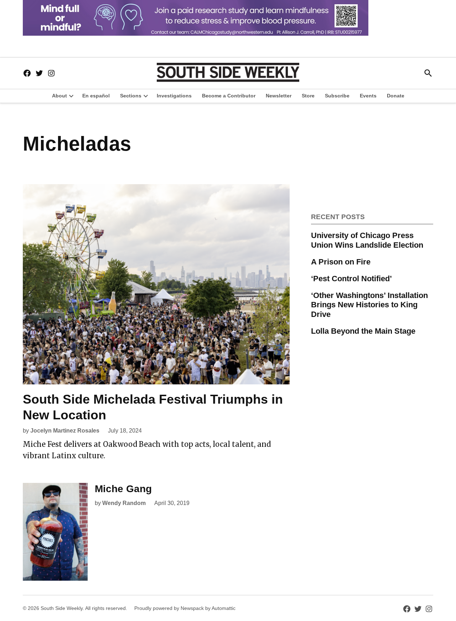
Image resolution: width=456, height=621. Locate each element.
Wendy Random (124, 503)
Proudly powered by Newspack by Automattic (184, 608)
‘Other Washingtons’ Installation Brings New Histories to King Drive (369, 305)
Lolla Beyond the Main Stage (363, 331)
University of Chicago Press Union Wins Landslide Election (367, 240)
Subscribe (337, 96)
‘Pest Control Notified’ (351, 278)
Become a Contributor (228, 96)
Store (308, 96)
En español (96, 96)
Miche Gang (123, 488)
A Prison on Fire (340, 261)
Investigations (174, 96)
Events (368, 96)
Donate (395, 96)
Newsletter (278, 96)
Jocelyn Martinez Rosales (64, 431)
